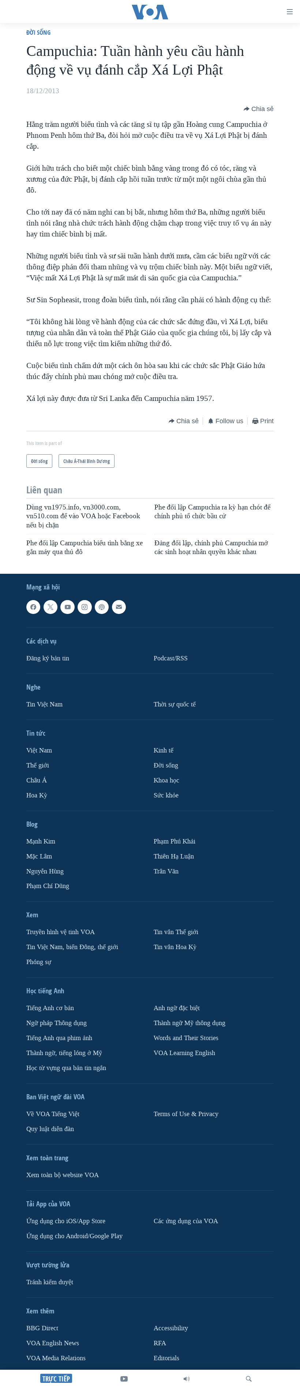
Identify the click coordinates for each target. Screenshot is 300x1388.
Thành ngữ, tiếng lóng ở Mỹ (64, 1053)
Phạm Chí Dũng (47, 886)
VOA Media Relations (56, 1358)
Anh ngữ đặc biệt (177, 1008)
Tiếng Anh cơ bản (50, 1008)
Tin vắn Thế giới (176, 932)
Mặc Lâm (39, 856)
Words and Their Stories (186, 1038)
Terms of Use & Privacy (186, 1114)
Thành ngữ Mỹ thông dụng (189, 1023)
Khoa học (166, 780)
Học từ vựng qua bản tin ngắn (66, 1068)
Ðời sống (38, 32)
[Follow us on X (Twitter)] (50, 607)
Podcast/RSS (171, 658)
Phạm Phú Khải (174, 841)
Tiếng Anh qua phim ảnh (59, 1038)
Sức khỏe (166, 795)
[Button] (259, 108)
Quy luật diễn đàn (50, 1129)
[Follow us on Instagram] (84, 607)
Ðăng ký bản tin (47, 658)
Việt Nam (39, 750)
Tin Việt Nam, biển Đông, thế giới (72, 947)
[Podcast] (102, 607)
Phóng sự (38, 962)
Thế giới (37, 765)
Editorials (166, 1358)
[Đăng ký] (119, 607)
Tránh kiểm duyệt (49, 1282)
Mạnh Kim (40, 841)
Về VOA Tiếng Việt (52, 1114)
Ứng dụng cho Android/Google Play (74, 1236)
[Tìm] (249, 1379)
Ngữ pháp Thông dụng (56, 1023)
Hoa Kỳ (36, 795)
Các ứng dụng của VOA (186, 1221)
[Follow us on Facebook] (33, 607)
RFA (160, 1343)
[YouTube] (124, 1379)
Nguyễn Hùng (45, 871)
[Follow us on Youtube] (67, 607)
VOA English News (52, 1343)
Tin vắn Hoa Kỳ (175, 947)
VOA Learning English (184, 1053)
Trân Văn (166, 871)
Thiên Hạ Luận (174, 856)
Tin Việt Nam (44, 704)
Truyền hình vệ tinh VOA (60, 932)
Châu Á (36, 780)
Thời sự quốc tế (175, 704)
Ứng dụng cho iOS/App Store (65, 1221)
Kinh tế (163, 750)
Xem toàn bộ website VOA (62, 1175)
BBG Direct (42, 1328)
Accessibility (171, 1328)
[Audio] (187, 1379)
